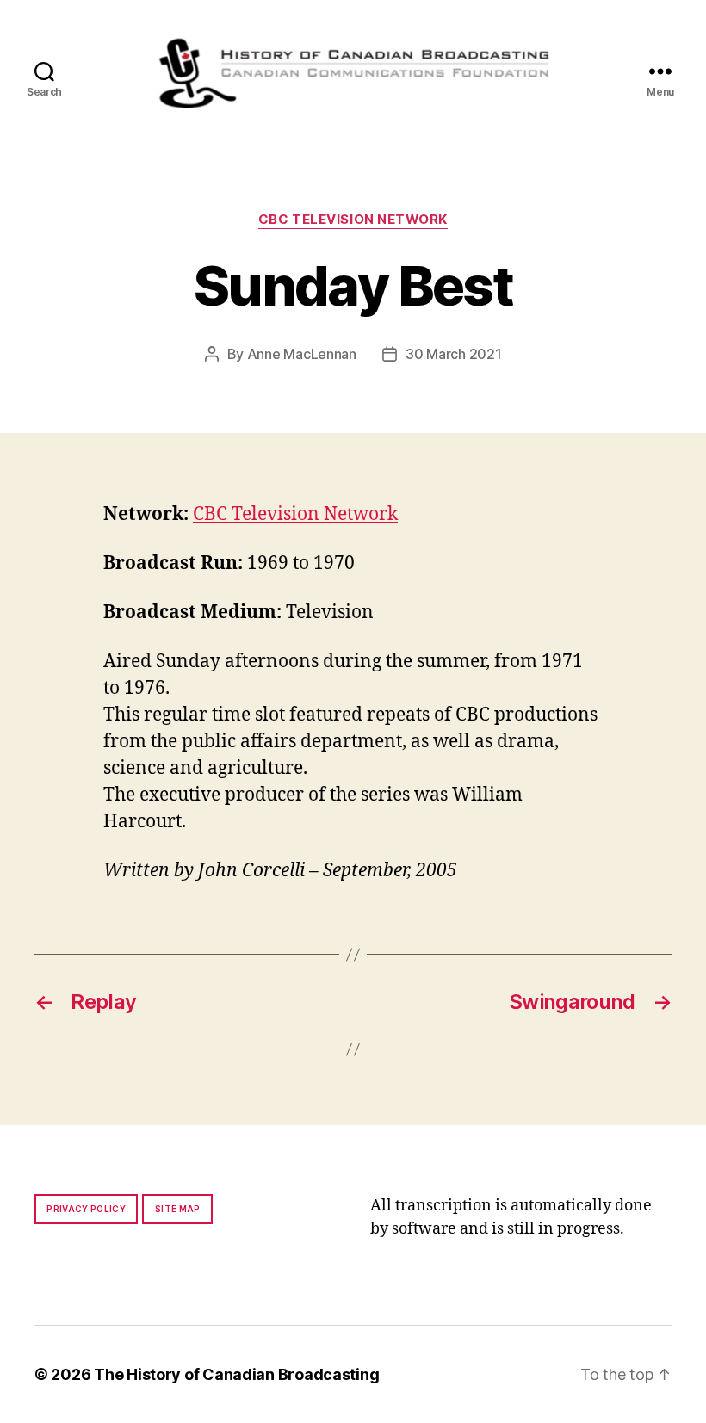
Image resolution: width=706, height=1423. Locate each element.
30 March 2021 (454, 353)
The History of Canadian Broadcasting (236, 1374)
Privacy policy (86, 1208)
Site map (178, 1208)
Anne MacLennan (301, 353)
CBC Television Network (353, 219)
